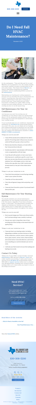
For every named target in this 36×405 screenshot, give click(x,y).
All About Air (15, 124)
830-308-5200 (20, 297)
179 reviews (20, 377)
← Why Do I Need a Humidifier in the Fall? (13, 321)
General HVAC (11, 334)
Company (18, 397)
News (18, 399)
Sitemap (21, 402)
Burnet (27, 87)
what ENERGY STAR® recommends (17, 131)
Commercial (18, 393)
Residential (18, 390)
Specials (18, 395)
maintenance (8, 92)
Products (18, 388)
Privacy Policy (21, 401)
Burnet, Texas (24, 257)
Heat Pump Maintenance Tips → (25, 325)
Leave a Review (18, 379)
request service (14, 262)
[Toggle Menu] (18, 13)
